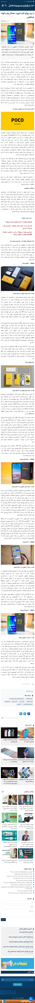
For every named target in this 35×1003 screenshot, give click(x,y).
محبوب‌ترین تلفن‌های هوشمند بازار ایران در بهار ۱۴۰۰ (26, 741)
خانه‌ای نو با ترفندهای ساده (26, 932)
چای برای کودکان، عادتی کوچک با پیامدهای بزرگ (20, 951)
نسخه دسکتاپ (17, 984)
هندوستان (7, 702)
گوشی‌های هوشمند (27, 704)
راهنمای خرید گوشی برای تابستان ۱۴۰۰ (24, 880)
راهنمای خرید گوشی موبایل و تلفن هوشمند (23, 874)
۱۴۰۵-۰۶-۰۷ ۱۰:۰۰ (28, 939)
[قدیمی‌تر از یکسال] (26, 732)
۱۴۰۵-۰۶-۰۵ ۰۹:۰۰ (28, 953)
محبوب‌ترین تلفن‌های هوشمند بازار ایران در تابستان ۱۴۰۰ (20, 893)
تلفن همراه (14, 702)
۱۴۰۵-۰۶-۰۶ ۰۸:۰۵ (28, 949)
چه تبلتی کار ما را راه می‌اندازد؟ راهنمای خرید (22, 878)
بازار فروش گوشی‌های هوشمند (17, 699)
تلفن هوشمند (29, 699)
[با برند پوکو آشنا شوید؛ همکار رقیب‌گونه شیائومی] (17, 34)
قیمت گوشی (29, 702)
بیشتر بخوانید (28, 869)
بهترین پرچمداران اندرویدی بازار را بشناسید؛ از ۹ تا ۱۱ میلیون (26, 761)
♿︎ (31, 998)
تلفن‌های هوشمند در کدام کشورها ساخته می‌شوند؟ (18, 222)
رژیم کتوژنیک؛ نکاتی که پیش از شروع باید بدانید (21, 937)
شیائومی (19, 704)
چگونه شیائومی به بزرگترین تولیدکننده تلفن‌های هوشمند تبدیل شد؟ (17, 883)
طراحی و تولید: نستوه (17, 998)
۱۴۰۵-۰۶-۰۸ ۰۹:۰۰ (28, 934)
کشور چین (21, 702)
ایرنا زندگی (20, 6)
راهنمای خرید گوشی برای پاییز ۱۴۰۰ (24, 891)
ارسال (3, 920)
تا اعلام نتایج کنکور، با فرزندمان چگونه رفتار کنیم (21, 942)
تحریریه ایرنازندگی (29, 691)
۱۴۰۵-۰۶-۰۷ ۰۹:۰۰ (28, 944)
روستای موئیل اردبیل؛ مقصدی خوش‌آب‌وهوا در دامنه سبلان (18, 947)
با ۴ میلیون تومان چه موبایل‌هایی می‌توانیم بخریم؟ (26, 780)
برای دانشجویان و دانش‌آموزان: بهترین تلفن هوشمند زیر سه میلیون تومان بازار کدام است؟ (10, 782)
